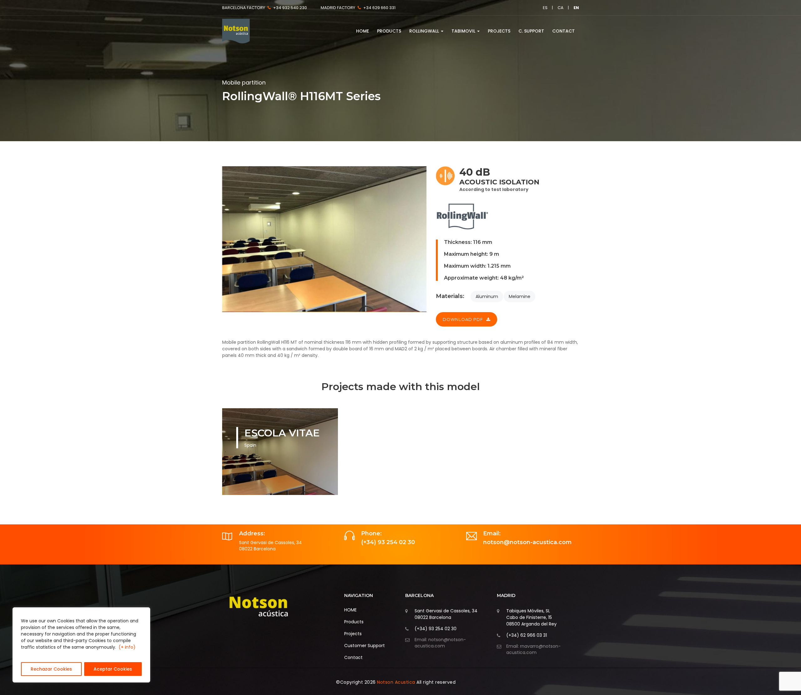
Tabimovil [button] (464, 31)
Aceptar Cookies (113, 669)
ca (561, 8)
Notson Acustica (396, 682)
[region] (81, 644)
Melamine (519, 296)
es (545, 8)
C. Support (531, 31)
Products (389, 31)
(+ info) (127, 647)
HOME (362, 31)
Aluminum (487, 296)
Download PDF (463, 319)
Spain (250, 445)
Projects (499, 31)
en (576, 8)
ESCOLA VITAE (282, 433)
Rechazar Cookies (51, 669)
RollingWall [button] (424, 31)
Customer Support (364, 645)
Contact (563, 31)
